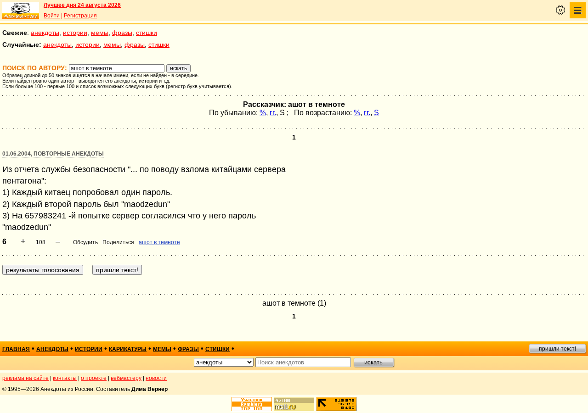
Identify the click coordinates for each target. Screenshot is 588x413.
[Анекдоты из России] (20, 10)
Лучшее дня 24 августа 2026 (82, 5)
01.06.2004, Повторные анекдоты (53, 154)
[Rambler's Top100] (252, 404)
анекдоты (45, 32)
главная (16, 349)
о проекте (94, 378)
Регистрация (80, 15)
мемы (99, 32)
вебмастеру (126, 378)
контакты (65, 378)
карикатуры (128, 349)
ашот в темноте (159, 242)
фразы (122, 32)
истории (75, 32)
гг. (273, 113)
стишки (146, 32)
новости (156, 378)
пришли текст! (557, 349)
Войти (52, 15)
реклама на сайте (25, 378)
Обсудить (85, 242)
